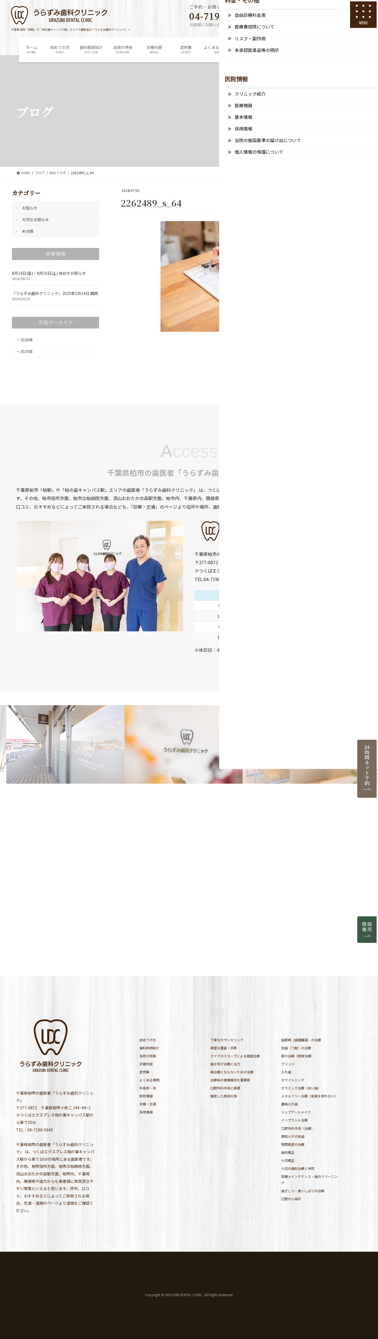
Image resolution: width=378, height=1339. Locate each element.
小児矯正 (287, 1160)
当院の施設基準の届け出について (268, 140)
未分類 (27, 231)
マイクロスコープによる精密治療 (235, 1055)
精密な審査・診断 (223, 1047)
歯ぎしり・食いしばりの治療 (302, 1190)
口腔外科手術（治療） (297, 1128)
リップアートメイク (296, 1112)
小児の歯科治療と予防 (297, 1168)
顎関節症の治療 (292, 1144)
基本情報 (243, 117)
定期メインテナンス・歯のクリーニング (309, 1179)
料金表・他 (147, 1088)
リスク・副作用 (250, 38)
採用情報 (146, 1112)
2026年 (26, 339)
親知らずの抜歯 (292, 1136)
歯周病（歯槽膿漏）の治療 (301, 1039)
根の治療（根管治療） (297, 1055)
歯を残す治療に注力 (225, 1063)
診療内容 (146, 1063)
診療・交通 (147, 1104)
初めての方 (147, 1039)
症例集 (144, 1071)
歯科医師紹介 (149, 1047)
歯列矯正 (287, 1152)
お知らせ (29, 208)
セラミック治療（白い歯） (301, 1088)
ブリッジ (287, 1063)
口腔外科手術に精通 (225, 1088)
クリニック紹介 (250, 93)
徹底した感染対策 (223, 1096)
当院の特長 (147, 1055)
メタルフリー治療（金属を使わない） (309, 1096)
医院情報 (146, 1096)
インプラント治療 (294, 1120)
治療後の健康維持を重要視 (230, 1080)
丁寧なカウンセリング (227, 1039)
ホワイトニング (292, 1080)
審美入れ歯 (289, 1104)
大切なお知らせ (35, 219)
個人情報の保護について (259, 151)
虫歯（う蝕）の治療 (296, 1047)
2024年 (26, 351)
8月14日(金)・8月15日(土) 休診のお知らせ (49, 273)
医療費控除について (255, 26)
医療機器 (243, 105)
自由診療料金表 (250, 15)
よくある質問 (149, 1080)
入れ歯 (286, 1071)
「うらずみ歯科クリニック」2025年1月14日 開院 (55, 293)
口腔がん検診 (291, 1198)
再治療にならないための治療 (231, 1071)
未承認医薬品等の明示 (257, 50)
